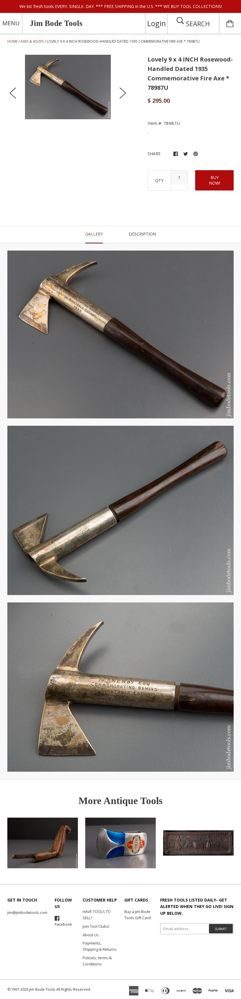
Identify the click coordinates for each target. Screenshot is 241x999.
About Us (91, 934)
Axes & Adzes (32, 41)
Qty (159, 180)
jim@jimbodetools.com (27, 912)
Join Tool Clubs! (96, 926)
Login (156, 23)
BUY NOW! (214, 180)
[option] (68, 87)
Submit (221, 929)
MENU (11, 23)
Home (12, 41)
